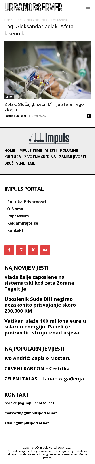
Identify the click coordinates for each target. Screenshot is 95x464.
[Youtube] (45, 250)
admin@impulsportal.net (26, 423)
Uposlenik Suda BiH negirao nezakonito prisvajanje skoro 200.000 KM (40, 304)
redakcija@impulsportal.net (29, 403)
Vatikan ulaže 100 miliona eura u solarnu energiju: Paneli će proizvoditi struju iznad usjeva (45, 326)
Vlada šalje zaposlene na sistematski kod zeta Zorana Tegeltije (39, 283)
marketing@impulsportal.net (30, 413)
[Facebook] (9, 250)
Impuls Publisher (15, 115)
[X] (33, 250)
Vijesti (9, 96)
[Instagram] (21, 250)
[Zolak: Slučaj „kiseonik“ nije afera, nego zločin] (47, 70)
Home (8, 20)
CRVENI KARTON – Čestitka (37, 368)
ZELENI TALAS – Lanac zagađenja (44, 378)
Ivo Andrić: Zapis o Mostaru (37, 358)
